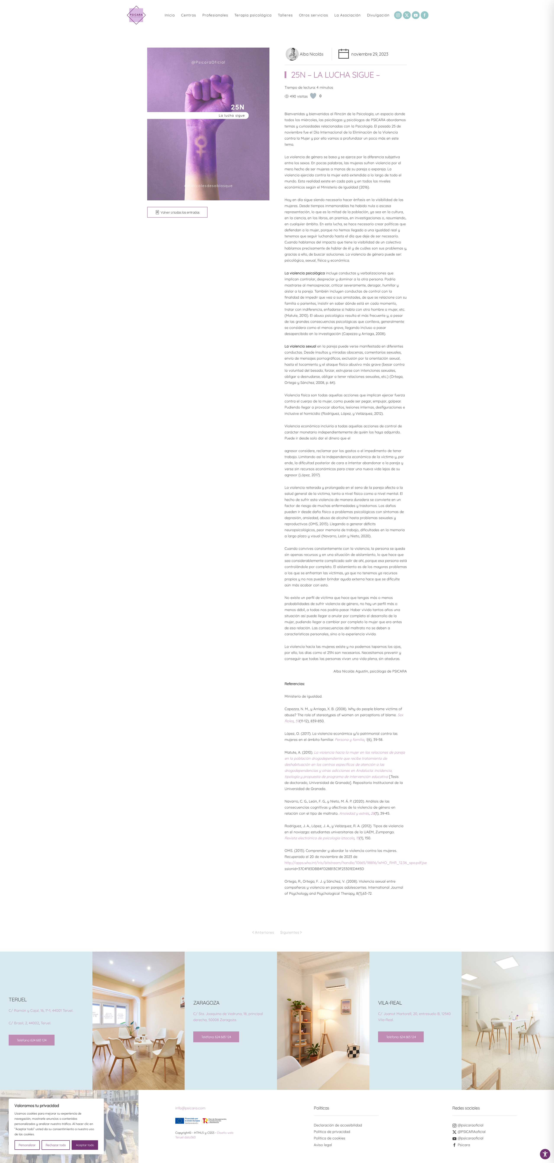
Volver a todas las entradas (180, 212)
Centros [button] (188, 15)
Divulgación (378, 15)
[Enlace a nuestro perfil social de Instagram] (398, 15)
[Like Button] (313, 96)
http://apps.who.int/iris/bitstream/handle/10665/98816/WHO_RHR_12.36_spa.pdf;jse (356, 862)
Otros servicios (313, 15)
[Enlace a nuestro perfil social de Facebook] (424, 15)
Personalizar (27, 1145)
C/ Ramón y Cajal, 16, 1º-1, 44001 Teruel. (41, 1010)
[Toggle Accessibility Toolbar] (545, 1154)
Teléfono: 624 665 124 (32, 1040)
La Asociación (347, 15)
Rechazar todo (56, 1145)
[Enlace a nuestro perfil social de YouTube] (416, 15)
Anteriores (264, 932)
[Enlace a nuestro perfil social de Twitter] (407, 15)
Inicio (170, 15)
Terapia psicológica (253, 15)
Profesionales (215, 15)
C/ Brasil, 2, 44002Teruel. (30, 1023)
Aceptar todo (85, 1145)
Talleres (285, 15)
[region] (56, 1126)
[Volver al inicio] (136, 15)
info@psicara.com (190, 1108)
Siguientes (289, 932)
